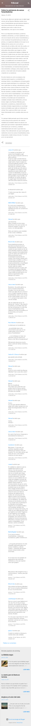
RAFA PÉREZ (12, 203)
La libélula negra (7, 655)
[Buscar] (29, 3)
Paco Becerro (12, 322)
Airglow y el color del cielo (10, 697)
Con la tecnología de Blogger (16, 719)
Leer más (26, 669)
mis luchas (9, 143)
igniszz (10, 630)
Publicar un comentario (9, 643)
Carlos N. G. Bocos (13, 354)
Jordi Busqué (12, 599)
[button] (29, 10)
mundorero (11, 445)
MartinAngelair (12, 532)
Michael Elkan (20, 722)
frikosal (14, 3)
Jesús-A (10, 150)
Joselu (10, 464)
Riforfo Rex (11, 242)
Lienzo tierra (11, 284)
